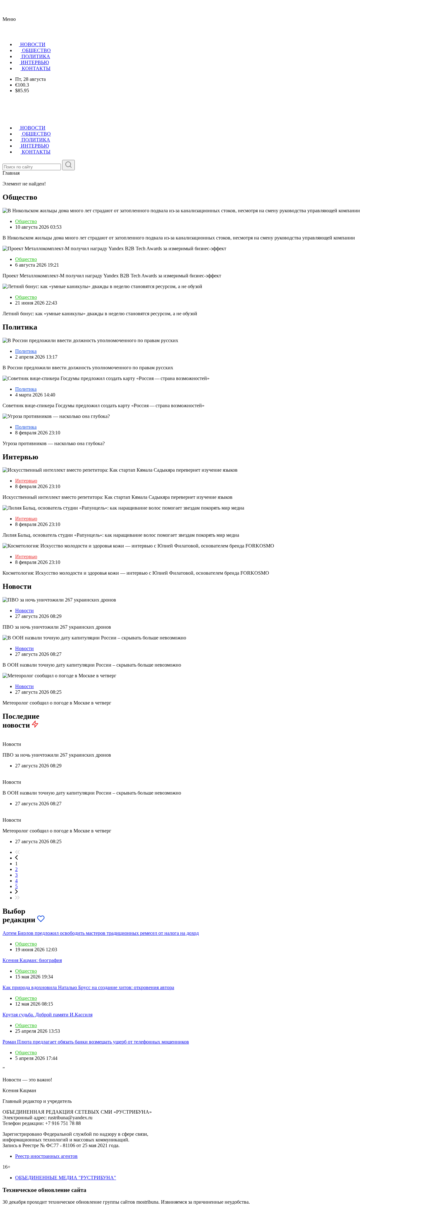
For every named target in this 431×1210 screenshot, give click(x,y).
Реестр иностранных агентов (46, 1156)
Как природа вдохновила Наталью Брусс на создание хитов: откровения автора (88, 987)
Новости (24, 610)
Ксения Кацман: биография (32, 960)
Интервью (26, 480)
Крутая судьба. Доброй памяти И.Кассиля (47, 1014)
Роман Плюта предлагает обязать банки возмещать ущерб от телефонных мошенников (96, 1041)
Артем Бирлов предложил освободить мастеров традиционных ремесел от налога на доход (101, 933)
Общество (26, 221)
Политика (26, 351)
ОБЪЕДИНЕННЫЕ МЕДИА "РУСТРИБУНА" (65, 1177)
